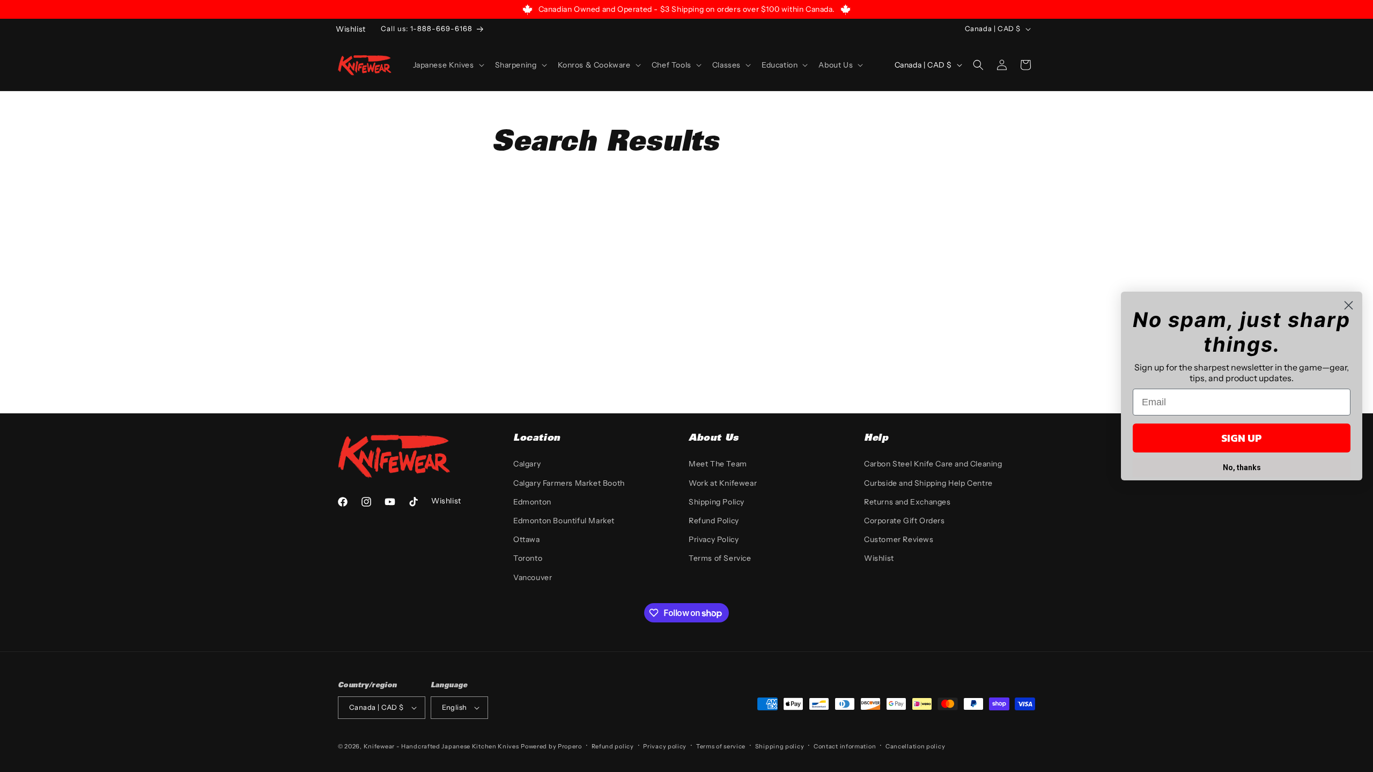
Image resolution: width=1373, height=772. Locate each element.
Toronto (527, 558)
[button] (448, 65)
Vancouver (532, 577)
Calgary (527, 464)
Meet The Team (718, 464)
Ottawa (526, 539)
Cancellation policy (915, 746)
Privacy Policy (714, 539)
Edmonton (532, 502)
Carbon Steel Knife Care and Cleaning (933, 464)
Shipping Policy (716, 502)
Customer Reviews (899, 539)
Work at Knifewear (723, 483)
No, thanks (1242, 467)
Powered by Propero (551, 746)
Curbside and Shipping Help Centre (928, 483)
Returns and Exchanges (907, 502)
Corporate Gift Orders (904, 520)
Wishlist (879, 558)
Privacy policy (664, 746)
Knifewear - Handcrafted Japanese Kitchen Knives (441, 746)
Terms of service (720, 746)
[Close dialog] (1348, 305)
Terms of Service (720, 558)
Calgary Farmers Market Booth (569, 483)
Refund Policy (714, 520)
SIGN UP (1241, 438)
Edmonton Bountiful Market (564, 520)
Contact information (845, 746)
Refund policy (613, 746)
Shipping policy (779, 746)
